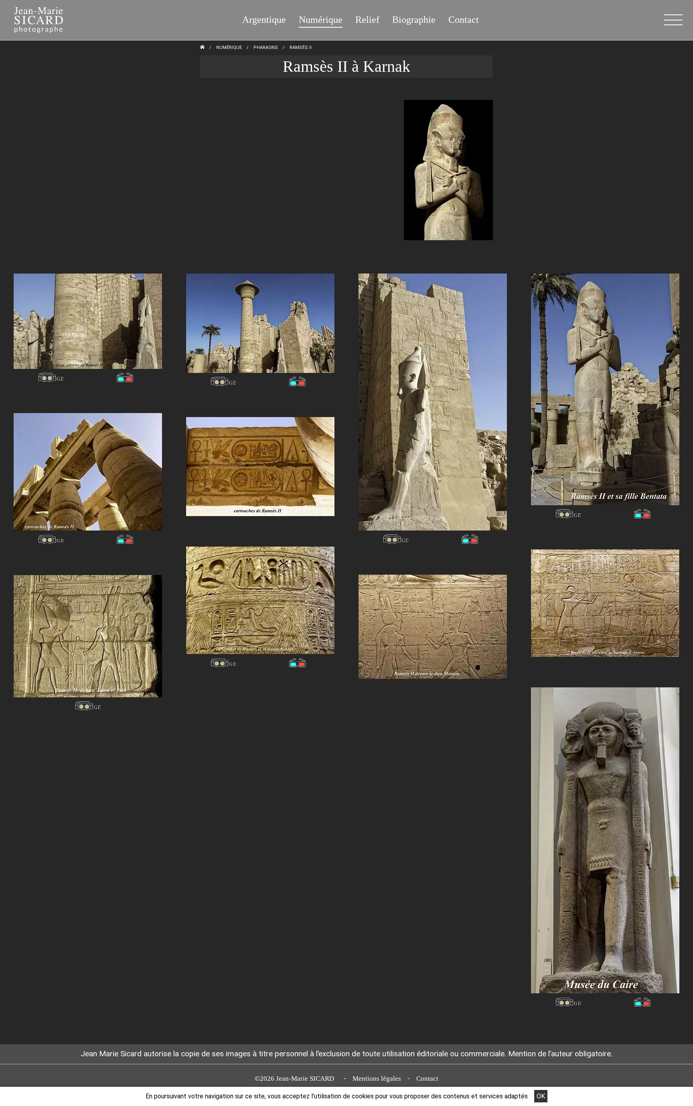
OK (541, 1096)
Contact (463, 19)
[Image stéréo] (51, 377)
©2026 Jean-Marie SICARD (296, 1078)
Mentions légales (377, 1078)
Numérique (320, 19)
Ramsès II (301, 47)
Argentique (264, 19)
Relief (367, 19)
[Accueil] (33, 18)
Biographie (414, 19)
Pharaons (265, 47)
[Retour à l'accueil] (202, 47)
